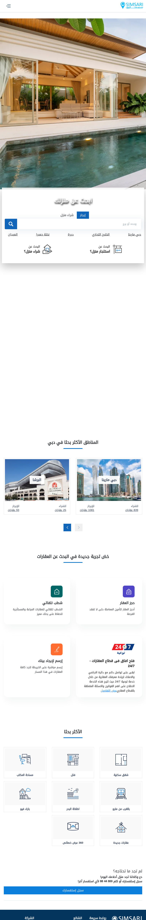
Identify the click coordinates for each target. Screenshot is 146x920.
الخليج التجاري (101, 234)
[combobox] (79, 224)
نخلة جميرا (42, 234)
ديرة (71, 234)
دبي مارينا (134, 234)
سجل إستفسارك (73, 890)
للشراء (131, 508)
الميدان (13, 234)
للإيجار (87, 508)
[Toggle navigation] (8, 6)
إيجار (83, 215)
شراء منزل (67, 215)
